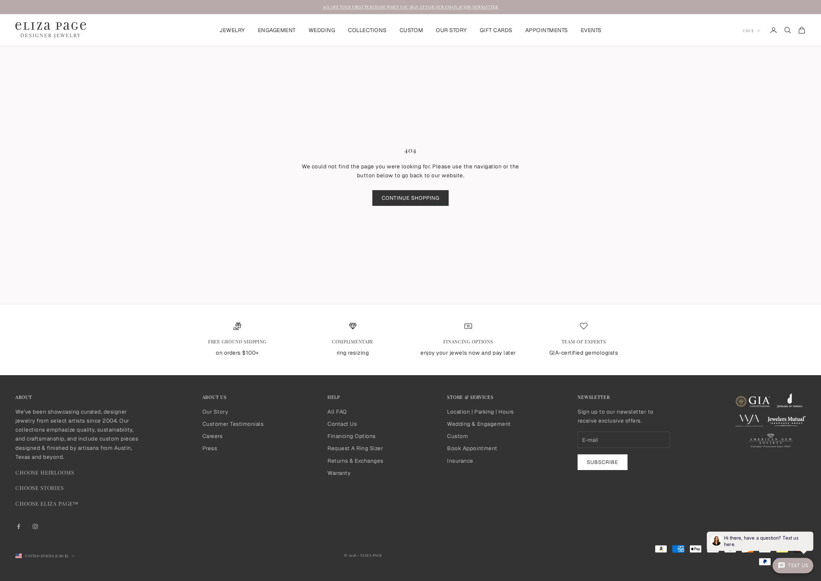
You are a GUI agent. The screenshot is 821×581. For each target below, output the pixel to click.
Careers (212, 436)
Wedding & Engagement (479, 423)
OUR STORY (451, 30)
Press (209, 448)
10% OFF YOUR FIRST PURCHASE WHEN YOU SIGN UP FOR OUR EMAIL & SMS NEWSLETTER (410, 6)
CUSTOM (411, 30)
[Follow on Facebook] (18, 526)
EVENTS (591, 30)
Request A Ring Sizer (355, 448)
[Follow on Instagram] (35, 526)
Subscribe (602, 462)
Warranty (339, 472)
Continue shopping (410, 198)
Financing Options (351, 436)
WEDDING (322, 30)
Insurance (460, 460)
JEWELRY (232, 30)
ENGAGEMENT (277, 30)
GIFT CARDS (496, 30)
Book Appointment (472, 448)
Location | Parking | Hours (480, 411)
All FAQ (337, 411)
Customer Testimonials (233, 423)
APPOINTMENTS (546, 30)
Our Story (215, 411)
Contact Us (342, 423)
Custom (457, 436)
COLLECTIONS (367, 30)
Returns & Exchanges (355, 460)
